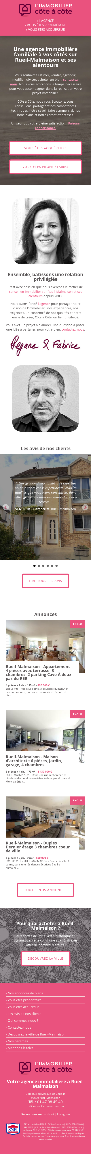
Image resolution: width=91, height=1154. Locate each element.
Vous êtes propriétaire (46, 25)
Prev (5, 507)
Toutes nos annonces (45, 890)
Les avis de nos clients (24, 1013)
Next (85, 507)
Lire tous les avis (45, 581)
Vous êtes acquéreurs (45, 148)
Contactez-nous (19, 1027)
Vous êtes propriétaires (45, 167)
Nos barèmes (18, 1041)
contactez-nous (73, 329)
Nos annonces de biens (25, 993)
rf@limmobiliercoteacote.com (45, 1106)
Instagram (63, 1114)
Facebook (48, 1114)
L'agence (46, 20)
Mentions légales (20, 1048)
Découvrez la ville (45, 959)
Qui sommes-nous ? (23, 1020)
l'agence (44, 304)
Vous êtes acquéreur (46, 29)
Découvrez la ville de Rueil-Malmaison (37, 1034)
